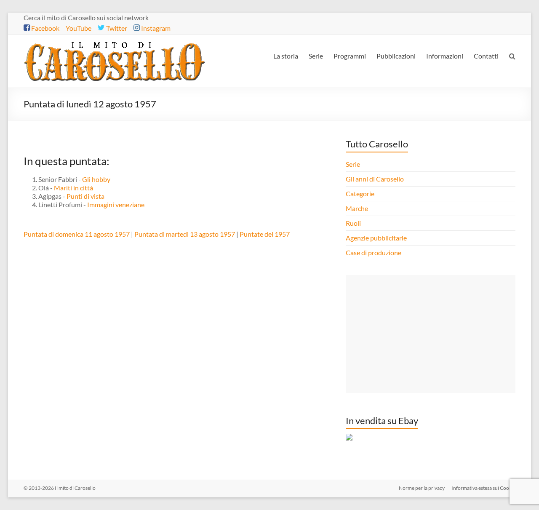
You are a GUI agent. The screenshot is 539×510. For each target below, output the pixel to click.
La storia (285, 56)
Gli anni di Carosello (375, 179)
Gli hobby (96, 179)
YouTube (78, 28)
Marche (357, 208)
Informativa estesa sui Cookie (483, 488)
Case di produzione (374, 252)
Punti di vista (85, 196)
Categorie (361, 194)
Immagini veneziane (115, 204)
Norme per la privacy (422, 488)
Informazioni (444, 56)
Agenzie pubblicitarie (377, 238)
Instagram (155, 28)
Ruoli (353, 223)
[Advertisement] (430, 334)
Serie (316, 56)
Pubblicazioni (396, 56)
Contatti (486, 56)
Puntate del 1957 (265, 234)
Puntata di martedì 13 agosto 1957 (184, 234)
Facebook (44, 28)
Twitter (116, 28)
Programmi (350, 56)
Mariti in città (73, 188)
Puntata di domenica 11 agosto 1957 (77, 234)
